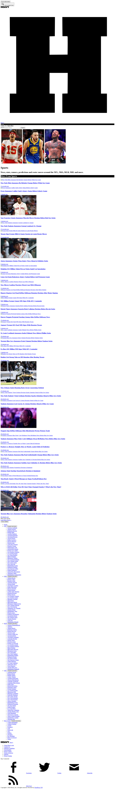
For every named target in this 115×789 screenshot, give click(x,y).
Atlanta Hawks (11, 578)
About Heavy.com (9, 745)
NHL (5, 670)
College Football (11, 724)
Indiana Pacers (11, 594)
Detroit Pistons (11, 590)
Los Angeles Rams (12, 553)
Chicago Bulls (11, 584)
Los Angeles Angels (12, 645)
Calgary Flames (11, 677)
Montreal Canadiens (12, 693)
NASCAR (10, 730)
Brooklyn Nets (11, 581)
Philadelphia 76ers (12, 611)
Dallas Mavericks (12, 587)
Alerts (2, 126)
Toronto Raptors (11, 619)
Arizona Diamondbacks (13, 625)
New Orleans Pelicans (13, 605)
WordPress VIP (38, 787)
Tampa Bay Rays (12, 664)
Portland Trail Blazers (13, 614)
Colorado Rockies (12, 639)
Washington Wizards (12, 622)
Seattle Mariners (11, 661)
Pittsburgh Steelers (12, 567)
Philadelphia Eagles (12, 565)
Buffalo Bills (10, 532)
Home (5, 524)
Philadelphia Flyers (12, 702)
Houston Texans (11, 546)
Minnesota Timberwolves (14, 603)
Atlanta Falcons (11, 529)
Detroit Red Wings (12, 686)
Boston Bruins (11, 674)
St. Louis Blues (11, 708)
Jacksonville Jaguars (12, 549)
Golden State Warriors (13, 591)
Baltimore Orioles (12, 629)
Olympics (10, 734)
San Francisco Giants (13, 660)
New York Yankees (12, 654)
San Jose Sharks (11, 705)
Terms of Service (8, 753)
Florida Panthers (11, 689)
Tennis (9, 739)
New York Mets (11, 652)
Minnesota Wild (11, 692)
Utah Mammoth (11, 713)
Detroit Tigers (11, 640)
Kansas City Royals (12, 643)
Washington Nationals (13, 669)
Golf (8, 728)
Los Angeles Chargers (13, 552)
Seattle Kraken (11, 707)
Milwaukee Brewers (12, 649)
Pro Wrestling (11, 736)
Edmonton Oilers (12, 687)
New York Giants (12, 562)
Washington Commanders (14, 574)
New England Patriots (13, 559)
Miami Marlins (11, 648)
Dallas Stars (10, 684)
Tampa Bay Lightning (13, 710)
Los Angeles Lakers (12, 597)
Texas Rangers (11, 666)
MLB (5, 623)
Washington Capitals (12, 717)
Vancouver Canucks (12, 714)
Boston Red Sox (11, 631)
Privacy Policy (8, 751)
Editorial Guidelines (9, 748)
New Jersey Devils (12, 696)
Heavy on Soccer (12, 737)
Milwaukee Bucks (12, 602)
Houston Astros (11, 642)
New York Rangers (12, 699)
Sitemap (6, 754)
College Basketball (12, 722)
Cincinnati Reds (11, 635)
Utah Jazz (10, 620)
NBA (5, 576)
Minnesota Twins (12, 651)
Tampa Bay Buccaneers (13, 571)
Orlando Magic (11, 610)
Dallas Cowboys (11, 540)
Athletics (9, 626)
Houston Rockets (12, 593)
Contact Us (7, 747)
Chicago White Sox (12, 634)
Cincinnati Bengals (12, 535)
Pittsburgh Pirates (12, 657)
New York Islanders (12, 698)
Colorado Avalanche (12, 681)
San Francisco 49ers (12, 568)
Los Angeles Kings (12, 690)
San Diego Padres (12, 658)
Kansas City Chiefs (12, 550)
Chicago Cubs (11, 632)
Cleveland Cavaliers (12, 585)
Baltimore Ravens (12, 531)
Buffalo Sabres (11, 675)
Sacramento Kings (12, 616)
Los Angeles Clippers (13, 596)
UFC (8, 731)
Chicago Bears (11, 538)
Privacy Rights (8, 756)
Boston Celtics (11, 579)
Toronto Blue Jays (12, 667)
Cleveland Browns (12, 537)
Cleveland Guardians (13, 637)
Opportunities (7, 750)
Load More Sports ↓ (6, 520)
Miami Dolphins (11, 556)
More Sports (7, 721)
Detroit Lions (10, 543)
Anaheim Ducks (11, 672)
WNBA (9, 733)
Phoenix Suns (11, 613)
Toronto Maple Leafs (13, 711)
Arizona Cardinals (12, 528)
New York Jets (11, 564)
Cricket (9, 725)
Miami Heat (10, 600)
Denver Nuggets (11, 588)
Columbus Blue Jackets (13, 683)
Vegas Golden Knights (13, 716)
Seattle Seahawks (12, 570)
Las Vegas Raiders (12, 555)
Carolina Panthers (12, 534)
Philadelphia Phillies (12, 655)
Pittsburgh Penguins (12, 704)
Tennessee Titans (11, 573)
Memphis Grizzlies (12, 599)
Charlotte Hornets (12, 582)
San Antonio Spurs (12, 617)
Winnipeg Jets (11, 719)
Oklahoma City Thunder (13, 608)
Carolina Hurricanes (12, 678)
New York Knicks (12, 607)
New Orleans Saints (12, 561)
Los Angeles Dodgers (13, 646)
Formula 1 (10, 727)
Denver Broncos (11, 541)
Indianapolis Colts (12, 547)
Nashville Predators (12, 695)
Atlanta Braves (11, 628)
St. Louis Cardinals (12, 663)
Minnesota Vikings (12, 558)
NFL (5, 526)
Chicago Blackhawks (13, 680)
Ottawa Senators (11, 701)
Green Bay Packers (12, 544)
